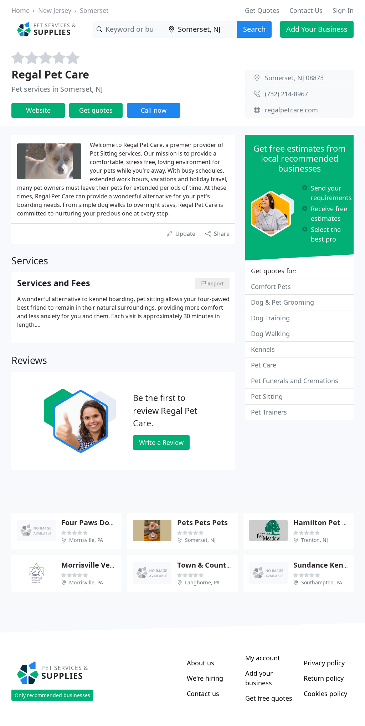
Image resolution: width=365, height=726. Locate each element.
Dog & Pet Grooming (282, 302)
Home (20, 10)
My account (262, 658)
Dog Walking (270, 333)
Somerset (94, 10)
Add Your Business (317, 29)
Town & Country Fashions (221, 565)
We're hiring (205, 678)
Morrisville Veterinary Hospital (115, 565)
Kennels (263, 349)
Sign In (343, 10)
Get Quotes (262, 10)
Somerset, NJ (200, 540)
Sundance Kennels (325, 565)
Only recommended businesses (52, 695)
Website (38, 110)
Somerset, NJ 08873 (294, 77)
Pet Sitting (267, 396)
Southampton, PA (321, 582)
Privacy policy (324, 663)
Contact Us (306, 10)
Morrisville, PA (86, 540)
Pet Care (263, 365)
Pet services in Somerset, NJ (57, 89)
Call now (153, 110)
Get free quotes (268, 698)
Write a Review (161, 442)
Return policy (324, 678)
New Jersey (54, 10)
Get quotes (96, 110)
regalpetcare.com (291, 110)
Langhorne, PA (202, 582)
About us (200, 663)
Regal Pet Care (50, 74)
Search (254, 29)
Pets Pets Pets (202, 522)
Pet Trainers (269, 412)
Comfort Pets (271, 286)
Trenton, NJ (314, 540)
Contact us (203, 693)
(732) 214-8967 (286, 94)
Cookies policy (325, 693)
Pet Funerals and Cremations (294, 380)
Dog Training (270, 318)
